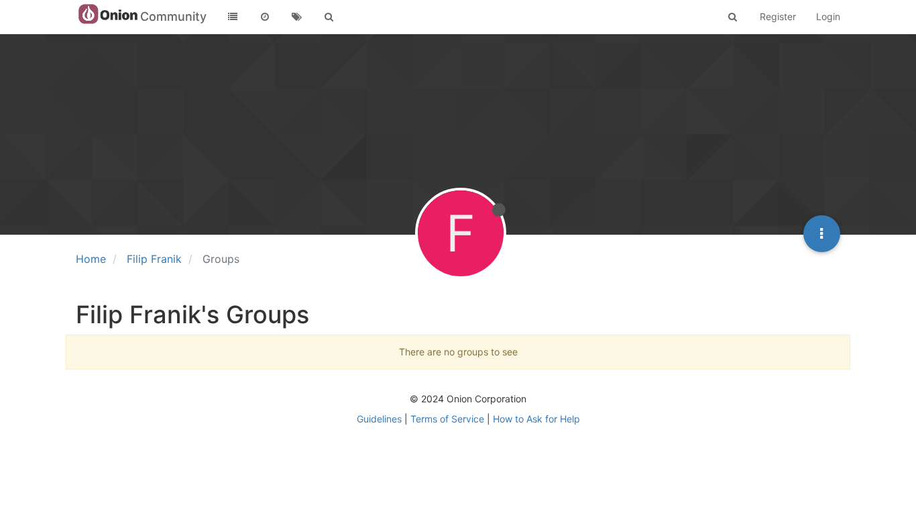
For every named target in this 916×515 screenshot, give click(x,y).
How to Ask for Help (536, 418)
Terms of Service (447, 418)
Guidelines (379, 418)
